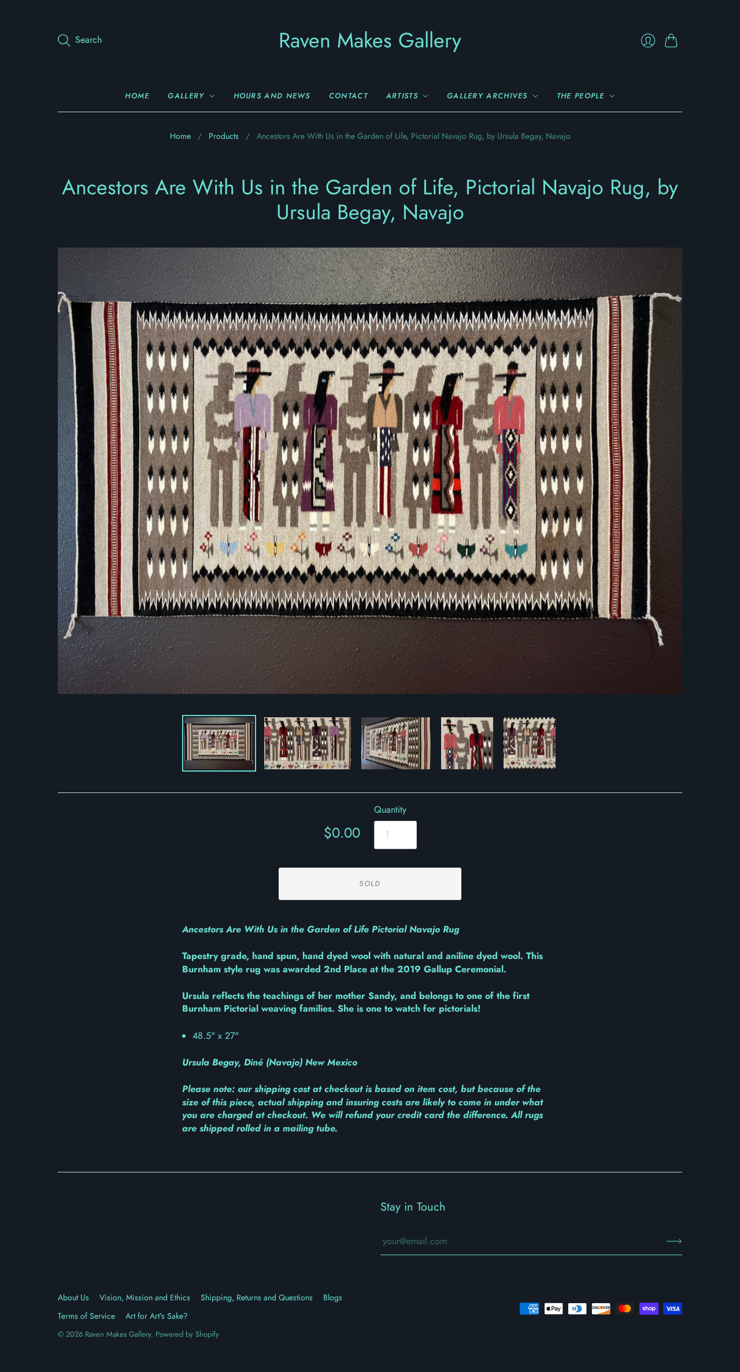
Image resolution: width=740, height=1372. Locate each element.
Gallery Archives (487, 95)
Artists (402, 95)
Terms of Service (86, 1316)
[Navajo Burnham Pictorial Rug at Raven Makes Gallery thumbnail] (219, 743)
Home (137, 95)
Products (224, 136)
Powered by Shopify (187, 1334)
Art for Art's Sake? (156, 1316)
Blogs (332, 1297)
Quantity (390, 809)
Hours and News (272, 95)
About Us (73, 1297)
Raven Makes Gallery (370, 40)
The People (581, 95)
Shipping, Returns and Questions (257, 1297)
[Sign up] (674, 1241)
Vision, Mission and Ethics (144, 1297)
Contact (348, 95)
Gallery (186, 95)
